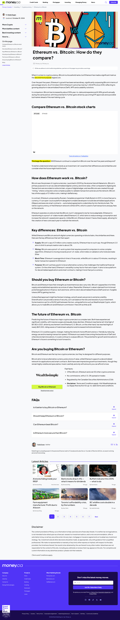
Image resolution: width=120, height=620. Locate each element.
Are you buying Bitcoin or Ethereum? (11, 59)
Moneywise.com (50, 575)
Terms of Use (95, 592)
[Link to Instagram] (85, 600)
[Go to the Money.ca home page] (11, 2)
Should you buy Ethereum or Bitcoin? (12, 54)
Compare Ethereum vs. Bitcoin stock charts (12, 45)
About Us (4, 575)
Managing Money (80, 2)
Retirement (27, 588)
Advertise (4, 579)
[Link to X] (97, 600)
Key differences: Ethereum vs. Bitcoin (12, 51)
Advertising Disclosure (64, 613)
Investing (68, 2)
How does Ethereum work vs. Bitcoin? (12, 49)
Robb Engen (12, 15)
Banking (45, 2)
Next (96, 516)
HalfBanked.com (50, 582)
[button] (115, 408)
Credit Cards (34, 2)
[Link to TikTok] (93, 600)
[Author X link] (114, 444)
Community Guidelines (92, 613)
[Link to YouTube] (100, 600)
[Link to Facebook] (89, 600)
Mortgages (56, 2)
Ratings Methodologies (8, 585)
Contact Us (5, 582)
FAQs (3, 62)
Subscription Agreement (104, 592)
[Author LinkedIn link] (117, 444)
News (93, 2)
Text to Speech (75, 613)
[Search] (106, 2)
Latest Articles (6, 65)
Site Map (82, 613)
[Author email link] (112, 444)
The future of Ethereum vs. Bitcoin (11, 57)
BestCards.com (50, 579)
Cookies (33, 613)
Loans (25, 594)
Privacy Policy (93, 593)
